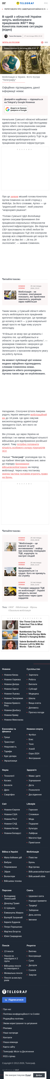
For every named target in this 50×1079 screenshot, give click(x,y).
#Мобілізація (22, 607)
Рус (46, 3)
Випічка (32, 951)
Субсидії (33, 689)
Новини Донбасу (12, 710)
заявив (14, 196)
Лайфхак (33, 833)
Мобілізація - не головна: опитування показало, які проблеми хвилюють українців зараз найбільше (31, 297)
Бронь (32, 862)
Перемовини (10, 867)
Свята (30, 890)
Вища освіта (35, 703)
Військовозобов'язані (39, 872)
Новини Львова (12, 694)
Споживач (34, 814)
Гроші (7, 737)
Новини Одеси (11, 689)
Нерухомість (10, 747)
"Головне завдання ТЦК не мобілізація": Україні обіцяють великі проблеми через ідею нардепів (31, 593)
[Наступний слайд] (47, 9)
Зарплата (33, 675)
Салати (32, 970)
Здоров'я (31, 770)
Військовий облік (37, 876)
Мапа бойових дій (13, 857)
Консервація (35, 956)
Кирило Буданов (12, 922)
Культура (33, 828)
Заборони (33, 910)
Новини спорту (35, 729)
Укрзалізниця (10, 761)
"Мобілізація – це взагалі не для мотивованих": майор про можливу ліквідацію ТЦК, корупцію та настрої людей (32, 549)
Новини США (10, 814)
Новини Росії (10, 819)
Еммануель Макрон (13, 913)
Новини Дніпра (11, 684)
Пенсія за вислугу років (13, 979)
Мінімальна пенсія (13, 973)
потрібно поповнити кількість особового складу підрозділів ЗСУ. (23, 447)
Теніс (31, 744)
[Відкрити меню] (4, 3)
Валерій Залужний (13, 917)
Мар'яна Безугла (12, 931)
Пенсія (5, 945)
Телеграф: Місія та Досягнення (18, 1051)
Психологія (34, 790)
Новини (6, 669)
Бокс (31, 739)
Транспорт (9, 742)
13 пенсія (8, 951)
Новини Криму (11, 715)
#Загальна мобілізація (19, 610)
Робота (32, 679)
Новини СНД (10, 824)
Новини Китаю (11, 828)
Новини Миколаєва (13, 720)
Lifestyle (31, 804)
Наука (5, 770)
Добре (39, 1075)
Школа (32, 698)
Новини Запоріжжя (13, 698)
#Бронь (33, 607)
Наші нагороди (10, 1033)
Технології (9, 776)
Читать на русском (10, 42)
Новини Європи (12, 810)
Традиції (33, 905)
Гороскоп (33, 810)
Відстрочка (34, 867)
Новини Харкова (12, 679)
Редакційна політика (13, 1019)
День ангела (35, 915)
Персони (6, 890)
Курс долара (10, 756)
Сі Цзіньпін (9, 908)
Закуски (32, 975)
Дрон (6, 790)
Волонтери (9, 876)
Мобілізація (33, 852)
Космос (7, 780)
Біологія (8, 785)
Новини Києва (11, 675)
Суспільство (33, 669)
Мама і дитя (34, 776)
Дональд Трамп (11, 903)
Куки (27, 1075)
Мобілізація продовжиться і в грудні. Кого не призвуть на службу (31, 572)
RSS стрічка (9, 1056)
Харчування (35, 780)
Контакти (7, 1037)
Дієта (31, 785)
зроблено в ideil (10, 1070)
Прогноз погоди (36, 712)
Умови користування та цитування (20, 1023)
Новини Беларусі (12, 833)
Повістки (33, 857)
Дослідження (35, 794)
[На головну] (25, 3)
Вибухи (7, 862)
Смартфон (9, 794)
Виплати (33, 684)
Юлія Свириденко (13, 936)
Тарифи (8, 751)
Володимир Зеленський (10, 897)
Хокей (32, 749)
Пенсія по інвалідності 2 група (11, 958)
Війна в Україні (10, 852)
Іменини (33, 920)
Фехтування (35, 758)
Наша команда (10, 1042)
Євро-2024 (34, 753)
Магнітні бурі (35, 838)
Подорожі (33, 824)
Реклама (7, 1028)
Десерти (33, 965)
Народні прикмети (38, 901)
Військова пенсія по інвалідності (12, 967)
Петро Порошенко (13, 927)
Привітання (34, 842)
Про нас (7, 1009)
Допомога (33, 708)
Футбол (32, 735)
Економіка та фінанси (9, 730)
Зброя (7, 872)
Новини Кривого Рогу (12, 704)
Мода (31, 819)
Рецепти (31, 945)
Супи (31, 961)
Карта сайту (9, 1047)
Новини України (21, 287)
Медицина (34, 694)
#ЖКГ (11, 607)
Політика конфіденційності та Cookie (21, 1014)
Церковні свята (36, 896)
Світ (4, 804)
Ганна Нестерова (15, 36)
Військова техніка (13, 881)
